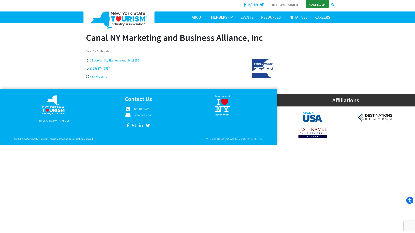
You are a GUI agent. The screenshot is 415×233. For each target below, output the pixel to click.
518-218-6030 (141, 108)
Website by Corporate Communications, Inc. (234, 138)
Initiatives (298, 17)
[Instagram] (251, 4)
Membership (222, 17)
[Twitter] (262, 4)
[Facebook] (245, 4)
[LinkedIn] (256, 4)
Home (273, 4)
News (282, 4)
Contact (293, 4)
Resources (271, 17)
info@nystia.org (143, 114)
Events (247, 17)
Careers (322, 17)
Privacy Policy (48, 121)
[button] (332, 4)
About (197, 17)
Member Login (317, 4)
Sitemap (64, 121)
